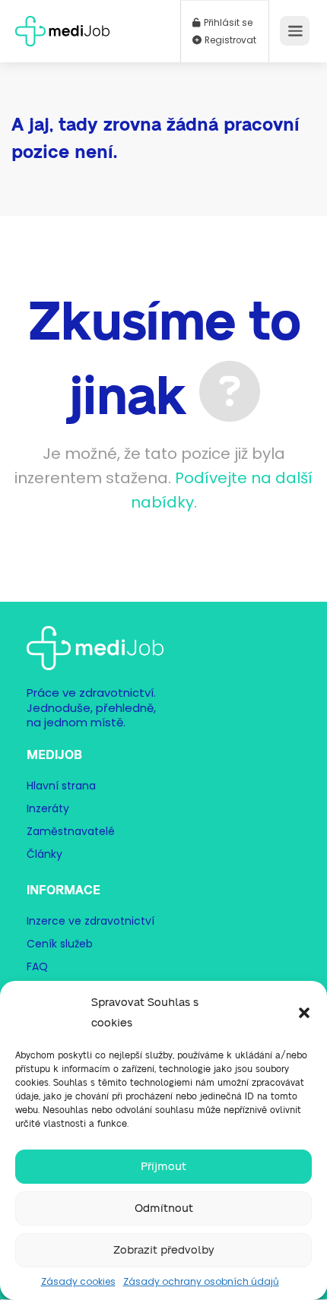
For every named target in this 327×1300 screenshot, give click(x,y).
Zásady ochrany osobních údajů (201, 1281)
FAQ (37, 966)
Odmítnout (164, 1208)
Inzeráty (48, 808)
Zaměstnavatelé (71, 831)
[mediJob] (62, 26)
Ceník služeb (60, 943)
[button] (304, 1012)
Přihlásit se (227, 23)
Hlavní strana (61, 785)
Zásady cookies (78, 1281)
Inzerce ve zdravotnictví (90, 920)
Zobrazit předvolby (163, 1250)
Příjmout (163, 1166)
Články (44, 854)
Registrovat (229, 40)
